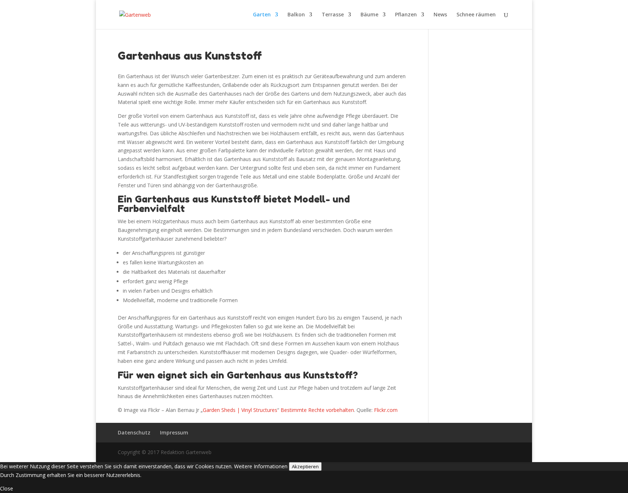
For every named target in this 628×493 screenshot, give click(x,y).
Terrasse (333, 15)
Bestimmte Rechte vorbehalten (317, 409)
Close (6, 488)
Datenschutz (134, 432)
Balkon (296, 15)
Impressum (174, 432)
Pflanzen (406, 15)
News (440, 15)
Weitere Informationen (260, 466)
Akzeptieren (305, 466)
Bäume (369, 15)
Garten (262, 15)
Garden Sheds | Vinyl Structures (240, 409)
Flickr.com (386, 409)
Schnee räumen (476, 15)
